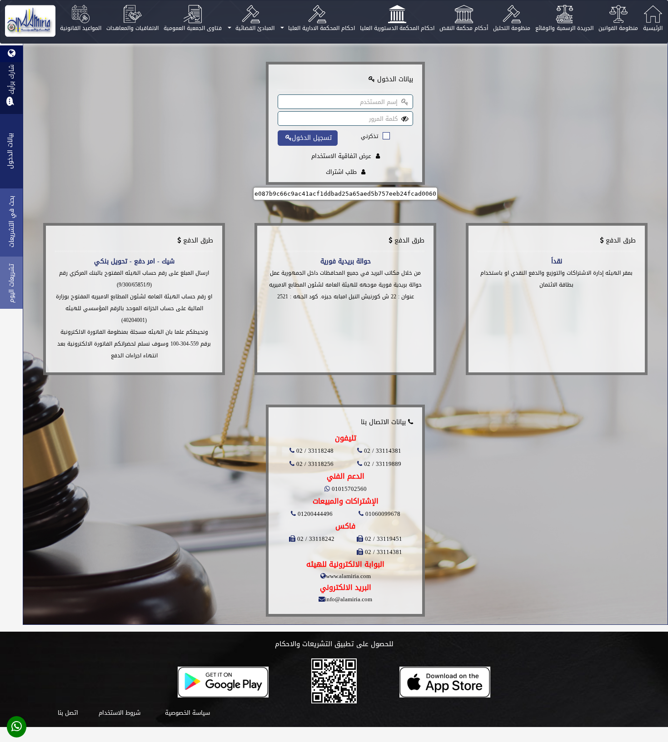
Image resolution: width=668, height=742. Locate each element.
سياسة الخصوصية (187, 712)
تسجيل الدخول (312, 138)
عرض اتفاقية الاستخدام (341, 156)
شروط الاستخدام (119, 712)
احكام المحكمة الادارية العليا (320, 28)
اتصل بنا (68, 712)
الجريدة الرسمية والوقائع (564, 28)
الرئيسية (653, 28)
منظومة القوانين (618, 28)
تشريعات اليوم (11, 283)
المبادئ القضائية (254, 28)
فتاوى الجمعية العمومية (193, 28)
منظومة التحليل (511, 28)
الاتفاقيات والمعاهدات (132, 28)
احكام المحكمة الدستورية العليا (397, 28)
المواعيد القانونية (80, 28)
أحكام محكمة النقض (463, 28)
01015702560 (348, 489)
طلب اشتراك (341, 172)
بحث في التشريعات (11, 221)
